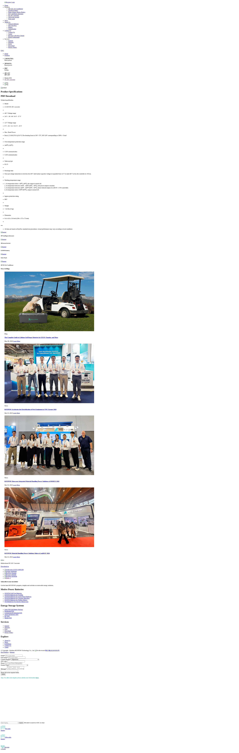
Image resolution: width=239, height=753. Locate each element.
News (6, 20)
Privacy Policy (12, 47)
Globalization (12, 29)
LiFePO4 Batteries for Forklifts (13, 595)
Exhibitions (7, 644)
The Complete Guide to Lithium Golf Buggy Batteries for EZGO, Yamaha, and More (31, 337)
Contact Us (7, 30)
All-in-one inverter (13, 17)
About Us (7, 22)
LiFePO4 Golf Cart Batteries (13, 593)
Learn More (16, 341)
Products (7, 55)
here (37, 678)
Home (6, 5)
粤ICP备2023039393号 (52, 650)
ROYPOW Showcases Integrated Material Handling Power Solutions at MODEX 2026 (31, 481)
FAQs (10, 44)
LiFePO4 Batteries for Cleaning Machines (17, 598)
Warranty (11, 42)
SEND (3, 674)
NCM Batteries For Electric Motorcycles (16, 602)
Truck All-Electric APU (11, 614)
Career (10, 34)
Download (11, 46)
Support (10, 40)
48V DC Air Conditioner (15, 9)
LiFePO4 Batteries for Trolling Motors (15, 600)
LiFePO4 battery (13, 10)
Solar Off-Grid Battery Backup (13, 609)
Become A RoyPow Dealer (16, 35)
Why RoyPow (12, 25)
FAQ (5, 629)
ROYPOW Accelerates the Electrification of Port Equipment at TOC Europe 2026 (30, 409)
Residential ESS (9, 611)
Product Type (5, 665)
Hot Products (4, 652)
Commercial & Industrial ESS (13, 613)
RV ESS (7, 616)
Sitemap (12, 652)
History (10, 27)
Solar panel (11, 19)
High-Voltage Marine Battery (16, 12)
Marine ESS (8, 618)
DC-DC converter (13, 15)
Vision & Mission (13, 24)
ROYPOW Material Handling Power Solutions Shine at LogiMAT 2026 (27, 553)
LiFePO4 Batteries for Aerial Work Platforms (17, 596)
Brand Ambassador (14, 37)
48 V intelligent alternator (15, 14)
